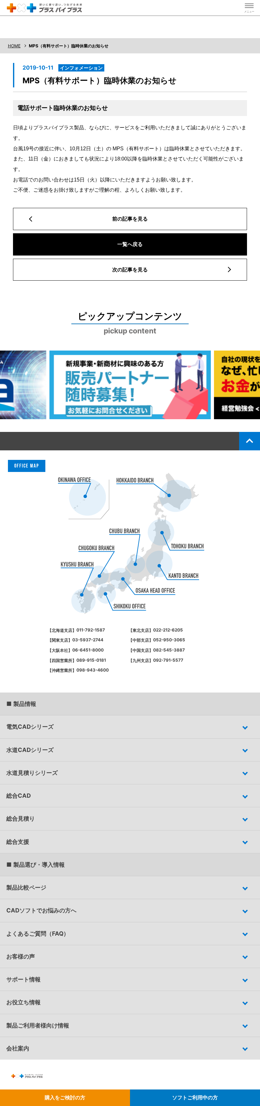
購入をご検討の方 (65, 1097)
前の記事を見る (130, 218)
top (249, 441)
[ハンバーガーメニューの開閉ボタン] (249, 7)
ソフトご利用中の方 (195, 1097)
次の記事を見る (130, 269)
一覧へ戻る (130, 244)
